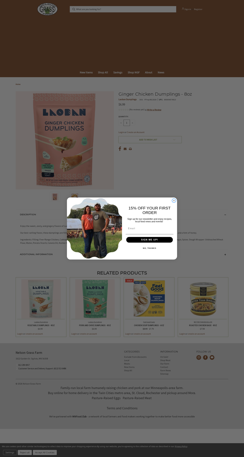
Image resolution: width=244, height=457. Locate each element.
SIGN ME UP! (149, 240)
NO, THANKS (149, 248)
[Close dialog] (174, 200)
